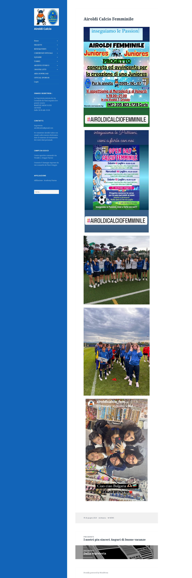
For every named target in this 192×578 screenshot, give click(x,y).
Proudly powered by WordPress (96, 573)
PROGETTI (38, 45)
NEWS (111, 518)
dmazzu (103, 518)
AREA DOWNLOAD (41, 73)
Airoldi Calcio (42, 29)
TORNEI (37, 61)
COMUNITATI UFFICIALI (43, 53)
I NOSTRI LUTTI (40, 69)
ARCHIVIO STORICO (41, 65)
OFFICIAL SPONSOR (41, 78)
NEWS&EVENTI (40, 49)
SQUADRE (38, 57)
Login (36, 82)
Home (36, 41)
